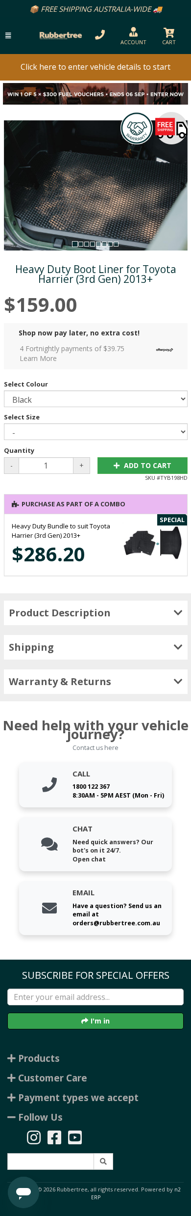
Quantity (19, 450)
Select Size (22, 417)
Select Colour (26, 384)
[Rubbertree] (59, 35)
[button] (8, 35)
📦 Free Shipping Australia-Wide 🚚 (95, 9)
